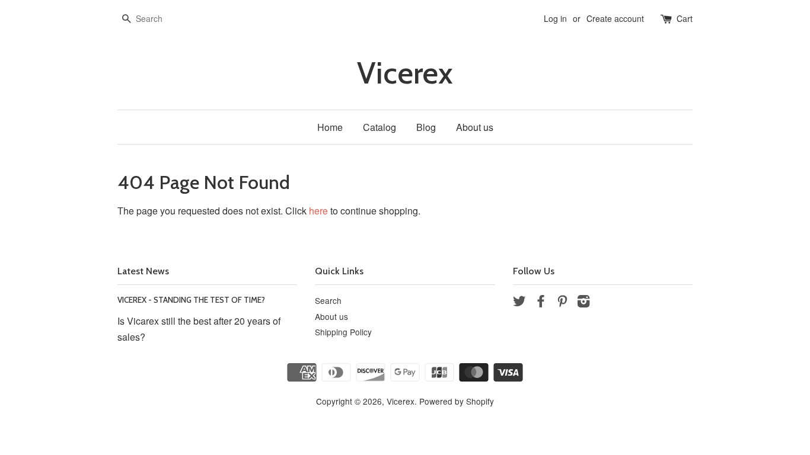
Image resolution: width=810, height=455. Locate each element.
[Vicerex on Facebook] (540, 303)
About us (474, 127)
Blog (426, 127)
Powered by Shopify (456, 401)
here (318, 210)
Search (328, 300)
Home (330, 127)
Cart (685, 18)
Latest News (143, 271)
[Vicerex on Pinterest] (562, 303)
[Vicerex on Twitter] (519, 303)
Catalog (379, 127)
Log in (555, 18)
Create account (615, 18)
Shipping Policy (343, 332)
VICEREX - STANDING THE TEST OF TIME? (191, 300)
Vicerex (405, 73)
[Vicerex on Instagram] (583, 303)
